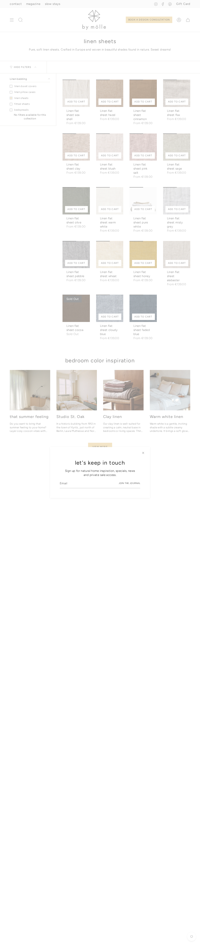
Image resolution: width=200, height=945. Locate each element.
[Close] (143, 453)
